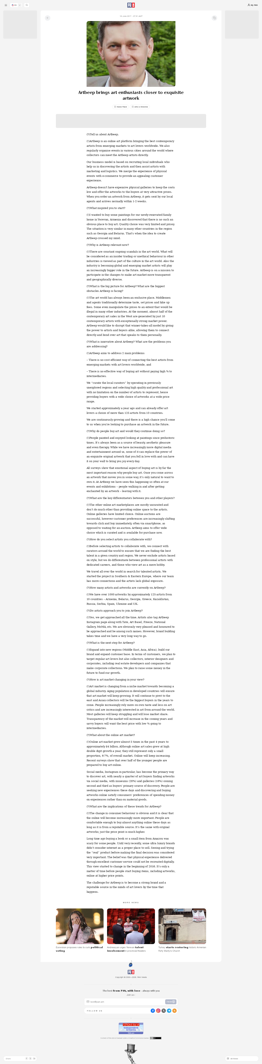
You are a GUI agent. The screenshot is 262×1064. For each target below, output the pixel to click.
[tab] (164, 89)
